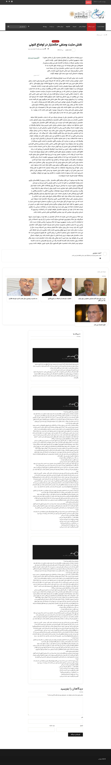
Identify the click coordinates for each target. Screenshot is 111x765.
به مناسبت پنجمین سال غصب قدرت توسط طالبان (23, 299)
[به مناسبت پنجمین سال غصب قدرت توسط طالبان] (23, 287)
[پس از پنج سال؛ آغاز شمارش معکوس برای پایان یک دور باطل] (91, 287)
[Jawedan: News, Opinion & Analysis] (87, 13)
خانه (105, 35)
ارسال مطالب (60, 27)
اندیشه (74, 27)
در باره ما (52, 27)
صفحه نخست (100, 27)
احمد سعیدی (68, 50)
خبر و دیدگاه (91, 27)
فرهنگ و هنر (82, 27)
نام (82, 717)
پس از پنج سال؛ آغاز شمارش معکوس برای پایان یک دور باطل (91, 300)
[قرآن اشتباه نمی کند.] (91, 313)
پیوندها (45, 27)
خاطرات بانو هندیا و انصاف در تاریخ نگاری (59, 299)
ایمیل (81, 726)
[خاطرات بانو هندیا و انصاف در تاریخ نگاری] (57, 287)
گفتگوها (68, 27)
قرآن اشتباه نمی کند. (99, 325)
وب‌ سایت (51, 726)
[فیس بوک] (100, 258)
